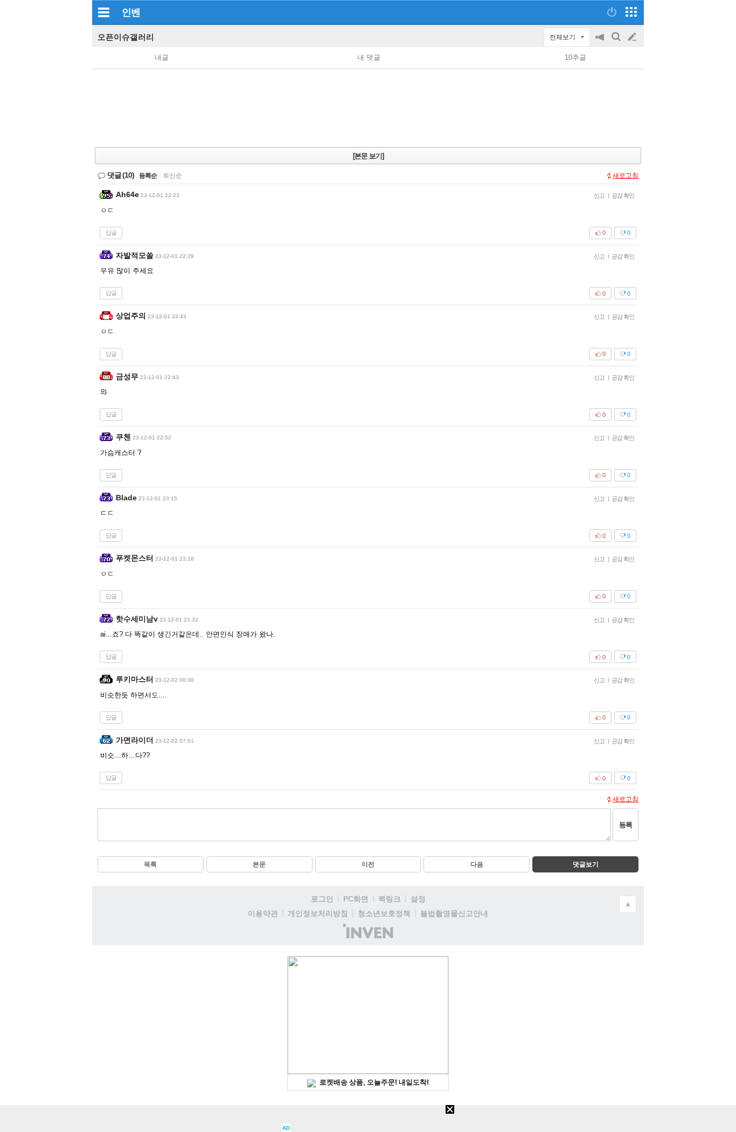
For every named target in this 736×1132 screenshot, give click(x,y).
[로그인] (612, 12)
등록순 (148, 175)
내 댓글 (368, 57)
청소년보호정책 (384, 913)
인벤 (131, 12)
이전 (368, 864)
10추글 (575, 57)
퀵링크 (389, 899)
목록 (150, 864)
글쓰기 (633, 37)
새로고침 (625, 175)
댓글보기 (586, 864)
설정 (418, 899)
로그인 (322, 899)
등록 (625, 825)
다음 (476, 864)
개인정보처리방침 (318, 913)
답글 (111, 232)
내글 (162, 57)
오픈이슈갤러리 (126, 36)
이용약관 (263, 913)
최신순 (172, 175)
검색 (617, 42)
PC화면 (356, 899)
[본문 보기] (368, 156)
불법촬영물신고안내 (454, 913)
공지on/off (600, 42)
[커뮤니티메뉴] (103, 12)
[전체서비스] (631, 12)
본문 (259, 864)
